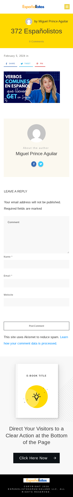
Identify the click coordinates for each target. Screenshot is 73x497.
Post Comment (36, 326)
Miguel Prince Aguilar (53, 21)
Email (8, 276)
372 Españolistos (36, 31)
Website (8, 295)
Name (8, 256)
